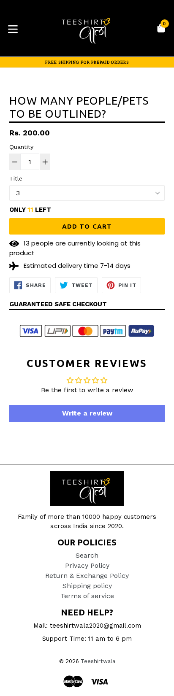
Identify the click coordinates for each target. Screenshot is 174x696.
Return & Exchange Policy (87, 576)
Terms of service (87, 596)
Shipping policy (87, 586)
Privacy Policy (87, 565)
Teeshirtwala (98, 661)
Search (87, 555)
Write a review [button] (87, 413)
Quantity (21, 146)
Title (15, 178)
